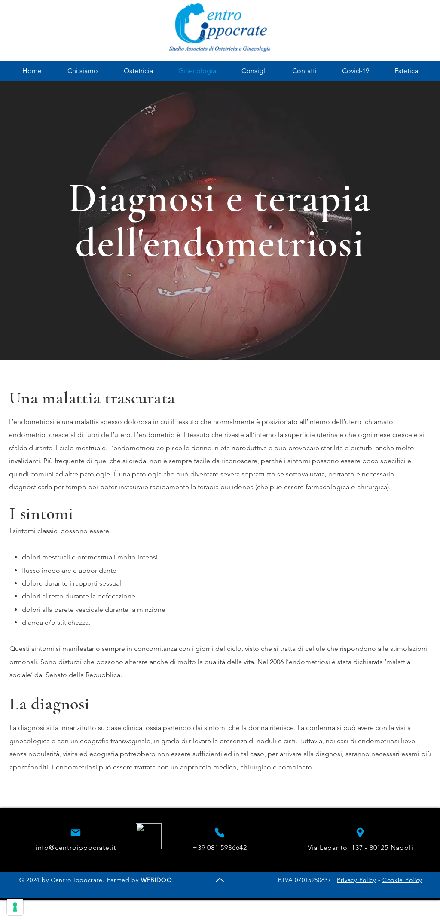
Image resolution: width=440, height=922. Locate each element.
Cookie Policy (402, 880)
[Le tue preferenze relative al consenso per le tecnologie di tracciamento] (15, 907)
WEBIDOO (156, 880)
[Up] (219, 880)
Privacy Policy (356, 880)
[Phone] (75, 832)
